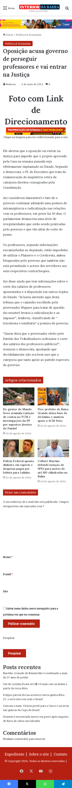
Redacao (11, 84)
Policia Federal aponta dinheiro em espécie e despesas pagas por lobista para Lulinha (18, 466)
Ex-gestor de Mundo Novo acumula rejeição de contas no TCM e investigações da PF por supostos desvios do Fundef (18, 418)
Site (5, 591)
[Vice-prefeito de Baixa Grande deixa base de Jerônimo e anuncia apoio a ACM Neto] (53, 396)
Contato (60, 754)
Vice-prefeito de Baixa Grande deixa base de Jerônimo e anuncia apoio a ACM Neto (53, 415)
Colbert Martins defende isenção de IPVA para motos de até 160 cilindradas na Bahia (52, 468)
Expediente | (16, 754)
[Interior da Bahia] (40, 8)
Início (9, 34)
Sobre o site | (41, 754)
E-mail (8, 574)
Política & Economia (28, 34)
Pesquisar (9, 637)
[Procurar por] (67, 9)
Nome (7, 557)
